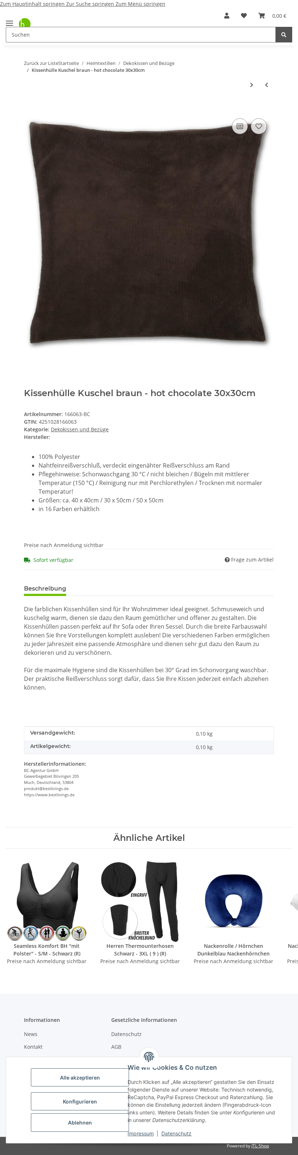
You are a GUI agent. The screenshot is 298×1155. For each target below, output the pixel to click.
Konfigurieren (80, 1101)
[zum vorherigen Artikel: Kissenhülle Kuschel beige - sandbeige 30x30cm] (266, 85)
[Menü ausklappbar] (9, 20)
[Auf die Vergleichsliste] (240, 126)
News (30, 1034)
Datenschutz (176, 1133)
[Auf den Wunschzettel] (259, 126)
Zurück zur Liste (41, 63)
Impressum (141, 1133)
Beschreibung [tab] (45, 588)
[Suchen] (283, 34)
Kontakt (33, 1046)
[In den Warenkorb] (30, 106)
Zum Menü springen (140, 3)
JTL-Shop (260, 1146)
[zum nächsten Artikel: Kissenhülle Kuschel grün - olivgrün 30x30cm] (251, 85)
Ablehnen (80, 1122)
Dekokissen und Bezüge (80, 429)
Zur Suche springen (91, 3)
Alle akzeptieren (80, 1077)
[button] (226, 15)
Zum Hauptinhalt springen (33, 3)
